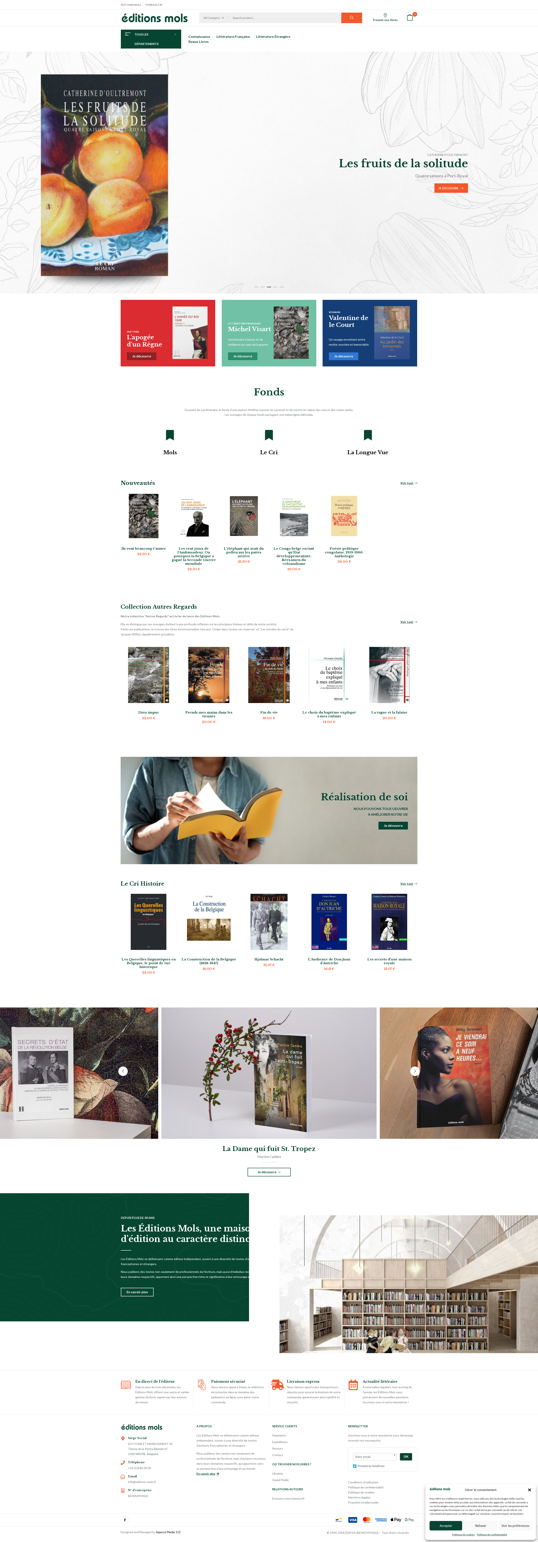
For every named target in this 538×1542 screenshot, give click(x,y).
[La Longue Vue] (368, 435)
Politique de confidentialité (492, 1534)
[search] (351, 18)
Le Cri (269, 452)
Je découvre (84, 194)
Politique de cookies (463, 1534)
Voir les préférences (515, 1526)
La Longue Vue (367, 452)
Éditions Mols (131, 4)
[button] (529, 1490)
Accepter (446, 1526)
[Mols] (170, 435)
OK (406, 1456)
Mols (170, 452)
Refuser (480, 1526)
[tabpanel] (269, 173)
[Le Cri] (269, 435)
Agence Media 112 (168, 1532)
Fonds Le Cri (154, 4)
